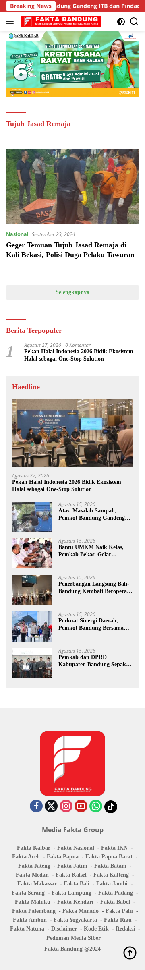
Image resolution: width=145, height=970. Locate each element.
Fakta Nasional (75, 848)
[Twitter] (51, 807)
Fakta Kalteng (111, 875)
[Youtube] (81, 807)
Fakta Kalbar (33, 848)
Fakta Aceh (26, 857)
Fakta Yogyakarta (75, 920)
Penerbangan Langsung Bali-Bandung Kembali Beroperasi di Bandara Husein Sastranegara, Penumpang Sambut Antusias (94, 588)
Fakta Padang (115, 893)
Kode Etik (96, 929)
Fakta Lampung (71, 893)
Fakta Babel (115, 902)
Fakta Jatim (72, 866)
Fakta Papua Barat (109, 857)
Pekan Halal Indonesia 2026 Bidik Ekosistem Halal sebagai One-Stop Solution (78, 355)
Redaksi (125, 929)
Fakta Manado (80, 911)
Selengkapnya (72, 292)
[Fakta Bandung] (60, 21)
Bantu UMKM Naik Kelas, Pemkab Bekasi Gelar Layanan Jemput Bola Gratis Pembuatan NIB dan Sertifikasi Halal (93, 551)
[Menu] (11, 21)
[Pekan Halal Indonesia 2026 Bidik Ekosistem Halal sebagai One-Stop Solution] (72, 433)
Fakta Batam (110, 866)
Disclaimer (64, 929)
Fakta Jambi (112, 884)
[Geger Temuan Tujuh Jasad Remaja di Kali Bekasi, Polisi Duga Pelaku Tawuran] (72, 186)
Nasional (17, 234)
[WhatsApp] (95, 807)
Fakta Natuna (27, 929)
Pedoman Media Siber (73, 938)
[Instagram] (66, 807)
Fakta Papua (63, 857)
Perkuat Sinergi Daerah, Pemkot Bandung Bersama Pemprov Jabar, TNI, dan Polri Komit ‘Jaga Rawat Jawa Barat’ (91, 625)
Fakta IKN (114, 848)
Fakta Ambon (30, 920)
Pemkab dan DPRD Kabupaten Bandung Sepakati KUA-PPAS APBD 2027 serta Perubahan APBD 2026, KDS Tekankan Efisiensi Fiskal (95, 661)
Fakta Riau (118, 920)
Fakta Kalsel (71, 875)
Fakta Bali (76, 884)
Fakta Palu (119, 911)
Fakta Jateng (34, 866)
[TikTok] (110, 806)
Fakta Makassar (37, 884)
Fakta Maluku (32, 902)
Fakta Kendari (75, 902)
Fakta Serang (28, 893)
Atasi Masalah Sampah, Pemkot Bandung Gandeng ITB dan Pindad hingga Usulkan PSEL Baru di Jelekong (91, 515)
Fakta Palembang (34, 911)
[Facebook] (36, 807)
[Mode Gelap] (121, 21)
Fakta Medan (32, 875)
